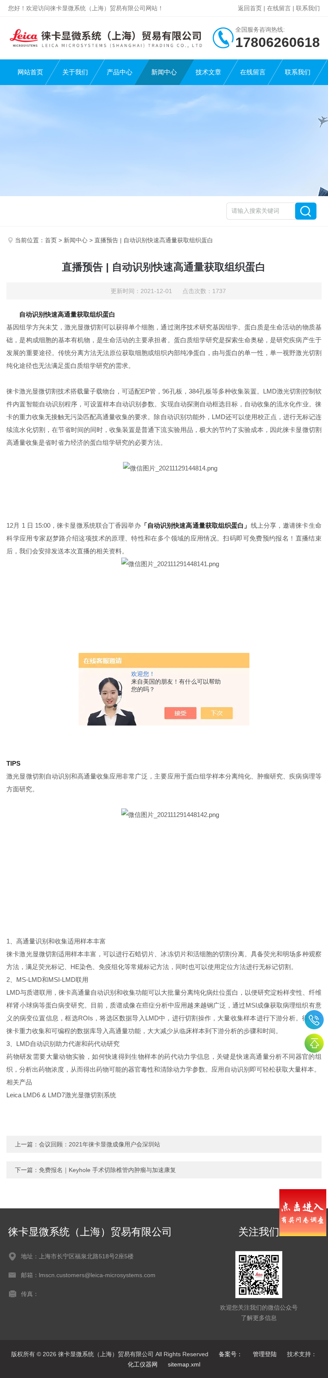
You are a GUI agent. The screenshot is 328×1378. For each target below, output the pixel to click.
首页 (51, 240)
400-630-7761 (314, 1019)
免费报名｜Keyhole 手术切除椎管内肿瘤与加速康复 (107, 1169)
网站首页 (30, 72)
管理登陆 (265, 1354)
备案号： (231, 1354)
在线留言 (279, 8)
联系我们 (308, 8)
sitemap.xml (184, 1364)
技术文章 (208, 72)
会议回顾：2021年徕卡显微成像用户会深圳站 (99, 1144)
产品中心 (119, 72)
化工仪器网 (143, 1364)
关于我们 (75, 72)
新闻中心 (164, 72)
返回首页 (250, 8)
